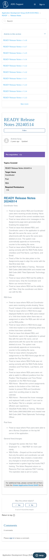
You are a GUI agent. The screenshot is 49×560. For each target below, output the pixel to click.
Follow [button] (24, 130)
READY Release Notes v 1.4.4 (15, 59)
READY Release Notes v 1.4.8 (15, 40)
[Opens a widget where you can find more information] (39, 556)
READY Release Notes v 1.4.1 (15, 78)
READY (4, 15)
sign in (11, 538)
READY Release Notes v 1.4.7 (15, 46)
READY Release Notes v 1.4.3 (15, 65)
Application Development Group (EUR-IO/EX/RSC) (20, 13)
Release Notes (15, 15)
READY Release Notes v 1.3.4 (15, 91)
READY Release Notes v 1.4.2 (15, 72)
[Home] (6, 4)
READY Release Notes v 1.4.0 (15, 85)
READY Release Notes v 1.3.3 (15, 97)
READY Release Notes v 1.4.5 (15, 53)
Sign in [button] (42, 4)
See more (24, 104)
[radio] (18, 505)
